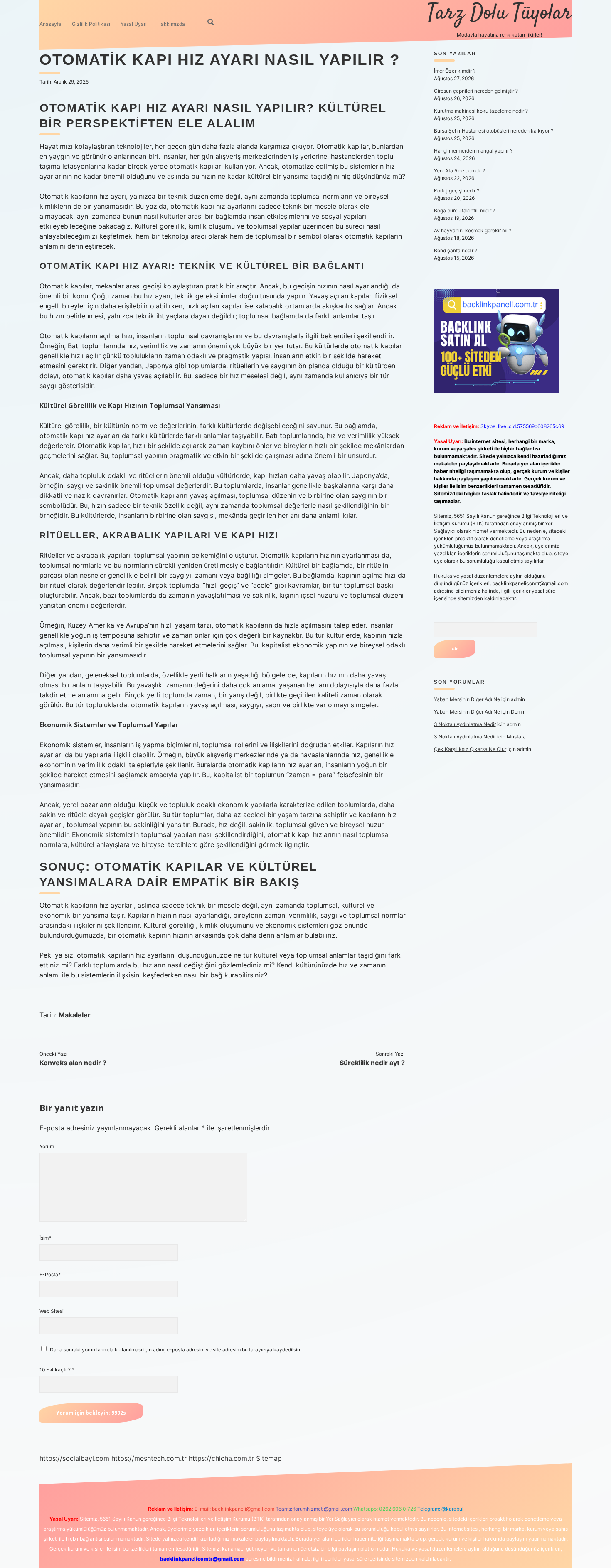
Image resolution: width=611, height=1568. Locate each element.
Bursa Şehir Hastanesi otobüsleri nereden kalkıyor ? (493, 131)
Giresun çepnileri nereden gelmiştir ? (476, 91)
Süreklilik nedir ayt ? (372, 1062)
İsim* (45, 1238)
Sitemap (269, 1458)
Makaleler (75, 1015)
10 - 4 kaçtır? (56, 1369)
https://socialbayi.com (74, 1458)
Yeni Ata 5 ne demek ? (459, 170)
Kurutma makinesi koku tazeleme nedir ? (481, 111)
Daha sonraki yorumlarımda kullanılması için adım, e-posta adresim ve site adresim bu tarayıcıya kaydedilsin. (175, 1349)
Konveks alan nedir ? (72, 1062)
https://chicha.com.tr (221, 1458)
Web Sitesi (51, 1311)
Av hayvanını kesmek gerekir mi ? (472, 230)
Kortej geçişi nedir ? (456, 190)
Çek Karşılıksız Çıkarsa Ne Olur (470, 749)
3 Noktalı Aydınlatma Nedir (465, 724)
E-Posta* (50, 1274)
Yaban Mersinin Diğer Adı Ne (467, 699)
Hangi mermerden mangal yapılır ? (473, 151)
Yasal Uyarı (134, 24)
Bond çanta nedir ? (455, 250)
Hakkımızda (171, 24)
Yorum (46, 1146)
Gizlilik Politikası (91, 24)
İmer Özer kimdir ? (454, 71)
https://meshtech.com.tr (149, 1458)
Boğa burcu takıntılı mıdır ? (464, 210)
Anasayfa (50, 24)
